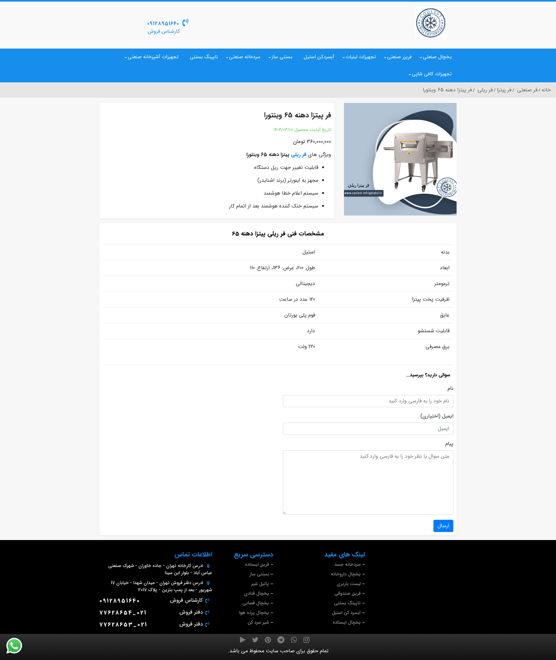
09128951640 (163, 24)
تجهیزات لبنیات (361, 57)
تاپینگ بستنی (204, 57)
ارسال (443, 526)
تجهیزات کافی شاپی (432, 74)
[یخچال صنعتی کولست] (431, 23)
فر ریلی (298, 155)
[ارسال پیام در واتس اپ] (18, 646)
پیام (449, 444)
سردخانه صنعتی (244, 57)
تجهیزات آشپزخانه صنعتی (153, 57)
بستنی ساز (282, 57)
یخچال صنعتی (437, 57)
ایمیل (447, 416)
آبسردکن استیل (319, 57)
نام (450, 388)
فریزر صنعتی (399, 57)
